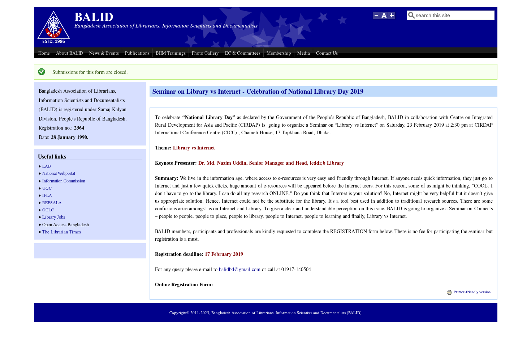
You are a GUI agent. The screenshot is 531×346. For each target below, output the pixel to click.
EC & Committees (242, 53)
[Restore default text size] (384, 19)
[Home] (53, 42)
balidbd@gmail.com (239, 269)
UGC (47, 188)
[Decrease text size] (376, 19)
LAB (46, 166)
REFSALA (52, 202)
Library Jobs (53, 217)
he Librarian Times (63, 232)
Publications (137, 53)
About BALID (69, 53)
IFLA (47, 195)
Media (303, 53)
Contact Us (327, 53)
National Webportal (58, 173)
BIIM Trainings (171, 53)
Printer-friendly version (472, 291)
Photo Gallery (205, 53)
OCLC (48, 209)
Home (44, 53)
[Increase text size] (392, 19)
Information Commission (63, 180)
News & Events (104, 53)
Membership (279, 53)
